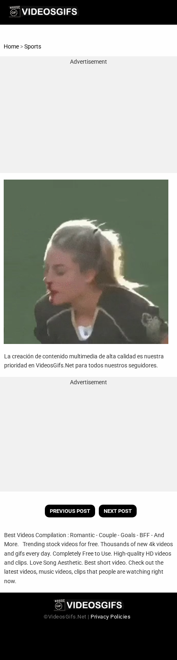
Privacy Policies (110, 617)
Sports (32, 46)
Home (11, 46)
